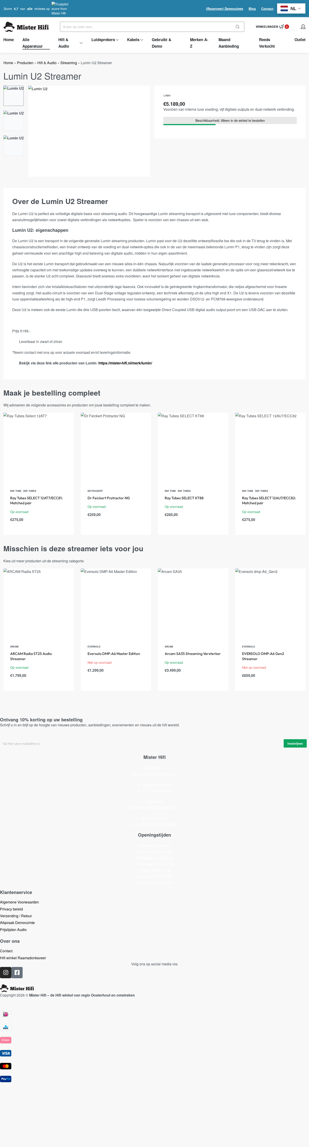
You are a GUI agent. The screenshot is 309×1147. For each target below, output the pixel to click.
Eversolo (94, 646)
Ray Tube (15, 491)
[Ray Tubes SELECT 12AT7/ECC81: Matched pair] (38, 448)
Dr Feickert (95, 491)
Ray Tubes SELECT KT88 (184, 498)
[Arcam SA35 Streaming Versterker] (193, 603)
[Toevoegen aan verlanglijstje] (63, 423)
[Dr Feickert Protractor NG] (116, 448)
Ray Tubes (29, 491)
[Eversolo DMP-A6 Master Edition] (116, 603)
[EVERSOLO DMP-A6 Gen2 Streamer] (270, 603)
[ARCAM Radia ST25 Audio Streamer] (38, 603)
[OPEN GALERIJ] (89, 131)
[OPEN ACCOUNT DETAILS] (303, 26)
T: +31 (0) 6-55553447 (154, 790)
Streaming (68, 62)
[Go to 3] (13, 145)
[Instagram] (5, 972)
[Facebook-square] (17, 972)
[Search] (237, 27)
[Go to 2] (13, 120)
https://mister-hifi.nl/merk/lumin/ (125, 363)
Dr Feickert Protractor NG (109, 498)
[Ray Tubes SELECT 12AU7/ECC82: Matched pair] (270, 448)
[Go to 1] (13, 96)
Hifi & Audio (47, 62)
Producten (25, 62)
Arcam (14, 646)
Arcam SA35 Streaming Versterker (193, 653)
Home (8, 62)
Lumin (166, 95)
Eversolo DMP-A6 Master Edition (114, 653)
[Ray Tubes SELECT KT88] (193, 448)
